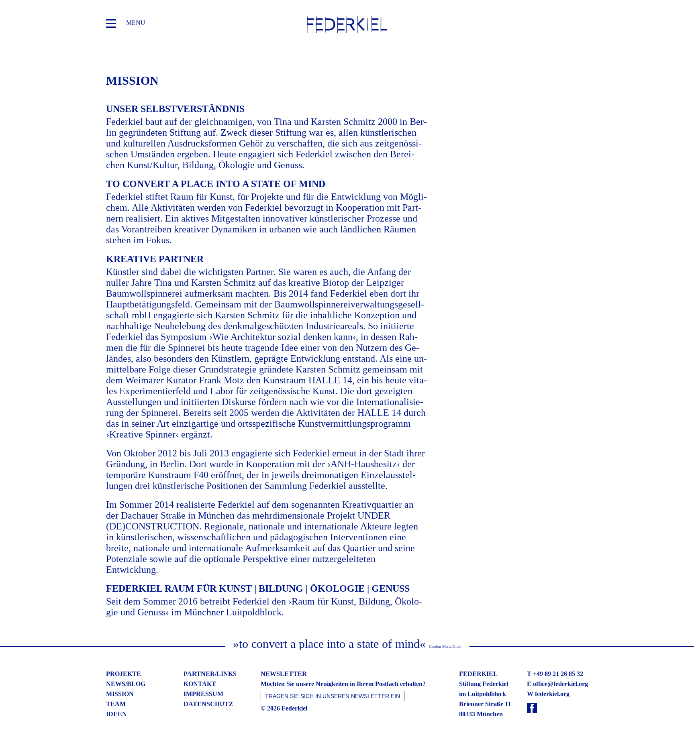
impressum (203, 693)
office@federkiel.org (560, 683)
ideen (116, 713)
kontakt (200, 683)
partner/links (210, 673)
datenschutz (208, 703)
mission (120, 693)
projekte (123, 673)
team (116, 703)
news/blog (125, 683)
